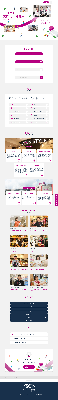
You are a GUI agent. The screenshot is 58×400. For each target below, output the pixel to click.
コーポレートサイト (19, 394)
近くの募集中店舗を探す (56, 199)
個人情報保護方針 (38, 394)
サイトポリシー (28, 394)
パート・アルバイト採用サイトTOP (12, 377)
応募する (46, 2)
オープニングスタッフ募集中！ (29, 53)
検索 (41, 77)
